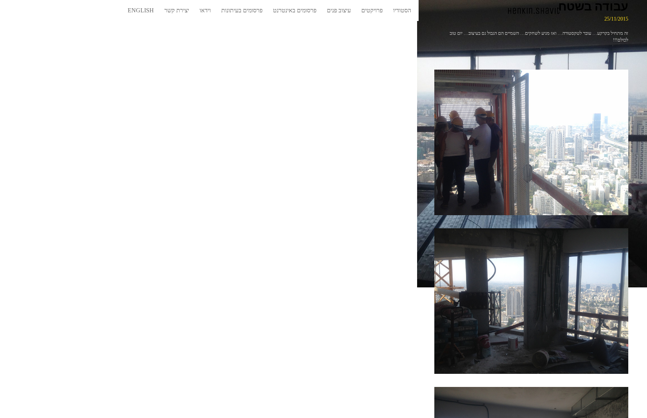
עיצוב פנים (339, 10)
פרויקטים (372, 10)
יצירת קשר (176, 10)
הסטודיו (402, 10)
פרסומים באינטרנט (294, 10)
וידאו (205, 10)
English (141, 10)
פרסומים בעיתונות (241, 10)
